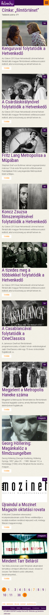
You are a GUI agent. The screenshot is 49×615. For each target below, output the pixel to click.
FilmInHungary (26, 608)
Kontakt (23, 604)
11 (11, 595)
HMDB (18, 608)
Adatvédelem (31, 604)
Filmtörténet (36, 608)
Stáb (4, 604)
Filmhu (13, 608)
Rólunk (16, 604)
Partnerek (10, 604)
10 (4, 595)
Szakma (43, 608)
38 (19, 595)
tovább (6, 68)
